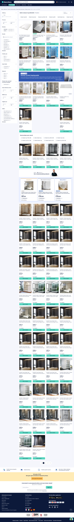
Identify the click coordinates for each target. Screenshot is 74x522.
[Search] (15, 2)
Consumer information (57, 520)
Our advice (27, 497)
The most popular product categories (32, 498)
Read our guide (58, 79)
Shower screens (27, 9)
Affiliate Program (5, 508)
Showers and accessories (12, 9)
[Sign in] (69, 2)
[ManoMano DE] (31, 510)
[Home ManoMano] (6, 2)
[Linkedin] (50, 507)
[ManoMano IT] (29, 510)
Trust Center (40, 520)
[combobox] (67, 13)
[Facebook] (52, 507)
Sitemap (21, 520)
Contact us (4, 501)
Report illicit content (5, 503)
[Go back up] (71, 510)
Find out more (44, 490)
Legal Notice (25, 520)
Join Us (3, 506)
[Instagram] (55, 507)
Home (2, 9)
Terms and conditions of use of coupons (9, 510)
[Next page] (50, 463)
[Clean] (53, 2)
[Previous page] (41, 463)
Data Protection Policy (33, 520)
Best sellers (27, 505)
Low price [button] (28, 179)
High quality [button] (62, 179)
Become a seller (5, 505)
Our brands (27, 501)
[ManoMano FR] (26, 510)
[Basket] (71, 2)
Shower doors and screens (20, 9)
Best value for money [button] (45, 179)
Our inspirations (28, 503)
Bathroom (5, 9)
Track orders (4, 497)
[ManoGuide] (71, 519)
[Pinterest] (57, 507)
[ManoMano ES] (34, 510)
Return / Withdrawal (5, 498)
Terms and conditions (48, 520)
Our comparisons (28, 500)
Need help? (4, 500)
